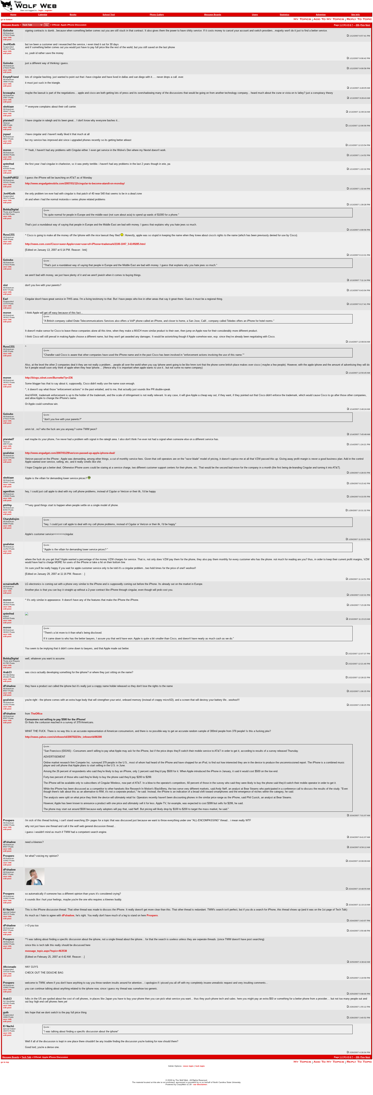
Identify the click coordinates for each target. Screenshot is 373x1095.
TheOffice (36, 713)
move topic (188, 1066)
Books (73, 14)
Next (367, 25)
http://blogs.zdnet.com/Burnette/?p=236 (49, 377)
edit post (7, 39)
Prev (362, 25)
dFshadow (68, 915)
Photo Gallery (157, 14)
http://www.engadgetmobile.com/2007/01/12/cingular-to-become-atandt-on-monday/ (75, 183)
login (40, 10)
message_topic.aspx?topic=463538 (46, 950)
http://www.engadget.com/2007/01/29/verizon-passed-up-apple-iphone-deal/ (70, 453)
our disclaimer (200, 1084)
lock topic (200, 1066)
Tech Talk (26, 1057)
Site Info (355, 14)
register (48, 10)
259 (357, 25)
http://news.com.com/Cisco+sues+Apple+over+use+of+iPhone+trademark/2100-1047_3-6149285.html (85, 244)
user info (7, 37)
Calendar (42, 14)
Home (13, 14)
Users (255, 14)
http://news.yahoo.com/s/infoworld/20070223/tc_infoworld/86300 (63, 736)
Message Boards (212, 14)
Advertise (321, 14)
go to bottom (6, 19)
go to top (5, 1062)
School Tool (109, 14)
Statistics (284, 14)
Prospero (152, 915)
